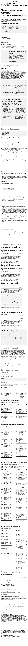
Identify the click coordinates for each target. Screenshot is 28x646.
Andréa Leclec (4, 37)
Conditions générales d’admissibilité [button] (10, 138)
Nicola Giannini (5, 35)
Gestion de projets (12, 61)
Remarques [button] (4, 181)
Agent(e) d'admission (6, 38)
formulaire (20, 220)
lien (2, 213)
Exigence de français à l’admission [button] (10, 165)
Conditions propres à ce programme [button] (11, 156)
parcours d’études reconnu (21, 173)
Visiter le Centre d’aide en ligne (8, 47)
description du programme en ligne (13, 176)
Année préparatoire (18, 146)
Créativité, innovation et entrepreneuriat (16, 60)
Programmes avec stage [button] (7, 229)
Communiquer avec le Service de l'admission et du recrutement (13, 46)
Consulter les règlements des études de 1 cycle (10, 596)
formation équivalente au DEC (7, 144)
